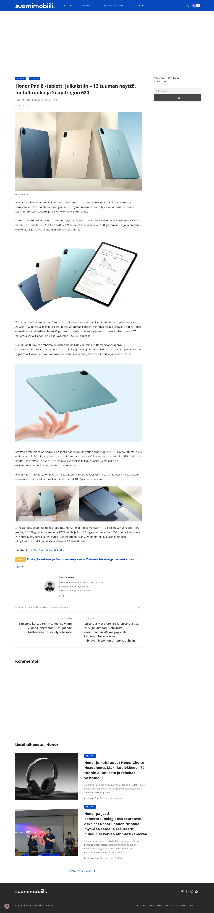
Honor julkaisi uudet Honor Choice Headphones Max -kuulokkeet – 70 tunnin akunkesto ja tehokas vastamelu (114, 770)
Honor (21, 78)
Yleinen (34, 78)
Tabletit (64, 607)
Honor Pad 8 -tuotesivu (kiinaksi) (45, 550)
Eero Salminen (66, 577)
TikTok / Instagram (114, 5)
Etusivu (68, 5)
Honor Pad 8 (32, 607)
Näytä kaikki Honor (80, 870)
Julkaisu (45, 607)
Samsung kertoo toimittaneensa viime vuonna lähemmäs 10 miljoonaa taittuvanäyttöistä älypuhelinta (45, 628)
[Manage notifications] (6, 906)
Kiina (55, 607)
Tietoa (137, 5)
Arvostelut (88, 5)
